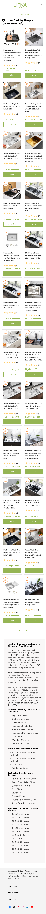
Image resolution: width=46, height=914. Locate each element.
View (12, 75)
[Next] (33, 630)
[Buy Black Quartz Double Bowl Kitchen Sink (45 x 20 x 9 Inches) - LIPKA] (34, 239)
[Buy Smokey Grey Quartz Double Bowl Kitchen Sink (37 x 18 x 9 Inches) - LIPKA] (34, 190)
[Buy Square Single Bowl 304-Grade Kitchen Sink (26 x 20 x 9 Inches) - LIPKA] (34, 390)
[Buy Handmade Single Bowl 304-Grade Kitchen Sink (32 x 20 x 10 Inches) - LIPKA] (34, 90)
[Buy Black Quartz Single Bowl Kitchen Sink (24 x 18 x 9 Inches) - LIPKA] (12, 90)
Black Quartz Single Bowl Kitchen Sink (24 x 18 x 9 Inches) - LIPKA (11, 106)
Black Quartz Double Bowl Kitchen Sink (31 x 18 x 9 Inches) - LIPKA (33, 502)
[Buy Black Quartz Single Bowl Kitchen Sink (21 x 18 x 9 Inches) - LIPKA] (12, 536)
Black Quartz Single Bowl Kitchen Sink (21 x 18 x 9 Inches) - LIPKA (11, 552)
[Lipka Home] (20, 5)
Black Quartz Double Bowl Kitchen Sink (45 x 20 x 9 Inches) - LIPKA (33, 255)
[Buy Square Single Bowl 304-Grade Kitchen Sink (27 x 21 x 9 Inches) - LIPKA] (12, 339)
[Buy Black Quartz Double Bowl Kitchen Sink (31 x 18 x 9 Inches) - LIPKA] (34, 487)
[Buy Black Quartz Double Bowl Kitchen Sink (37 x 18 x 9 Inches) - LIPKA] (12, 289)
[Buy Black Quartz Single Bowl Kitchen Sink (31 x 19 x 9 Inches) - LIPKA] (12, 190)
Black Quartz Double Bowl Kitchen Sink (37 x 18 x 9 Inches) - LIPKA (11, 305)
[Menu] (3, 5)
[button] (42, 5)
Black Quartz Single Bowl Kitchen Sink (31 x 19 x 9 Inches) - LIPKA (11, 205)
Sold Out (12, 125)
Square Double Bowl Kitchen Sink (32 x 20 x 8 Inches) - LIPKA (33, 602)
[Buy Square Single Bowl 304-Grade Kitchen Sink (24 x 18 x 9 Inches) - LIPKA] (12, 140)
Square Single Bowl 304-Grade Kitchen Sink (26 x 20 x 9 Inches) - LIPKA (33, 406)
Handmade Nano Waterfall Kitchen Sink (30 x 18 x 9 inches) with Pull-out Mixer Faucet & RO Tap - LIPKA (12, 55)
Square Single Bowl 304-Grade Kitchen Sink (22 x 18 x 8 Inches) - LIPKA (11, 406)
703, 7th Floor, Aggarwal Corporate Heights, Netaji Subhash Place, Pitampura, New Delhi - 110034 (23, 875)
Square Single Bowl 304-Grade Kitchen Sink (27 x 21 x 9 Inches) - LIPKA (11, 354)
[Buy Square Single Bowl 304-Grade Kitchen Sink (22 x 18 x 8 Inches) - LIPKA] (12, 390)
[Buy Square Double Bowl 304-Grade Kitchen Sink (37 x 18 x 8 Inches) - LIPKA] (12, 437)
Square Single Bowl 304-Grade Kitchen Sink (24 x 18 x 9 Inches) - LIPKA (11, 156)
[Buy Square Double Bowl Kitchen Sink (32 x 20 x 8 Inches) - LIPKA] (34, 586)
